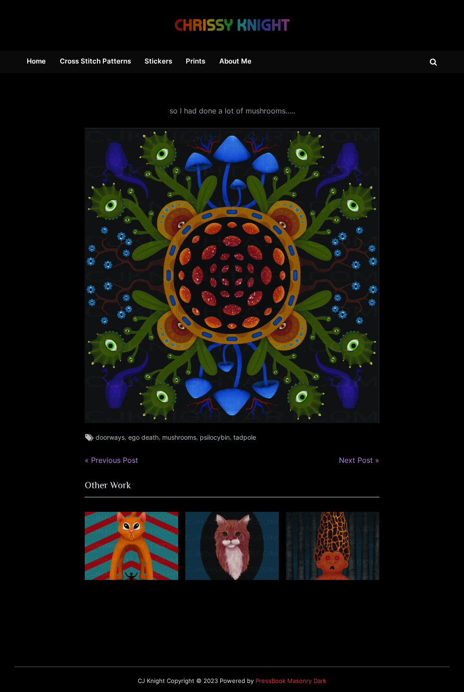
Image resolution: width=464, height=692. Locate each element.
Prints (195, 61)
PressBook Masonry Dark (291, 680)
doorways (110, 437)
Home (36, 61)
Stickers (158, 61)
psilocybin (215, 437)
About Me (235, 61)
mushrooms (179, 437)
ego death (143, 437)
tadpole (244, 437)
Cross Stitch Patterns (95, 61)
